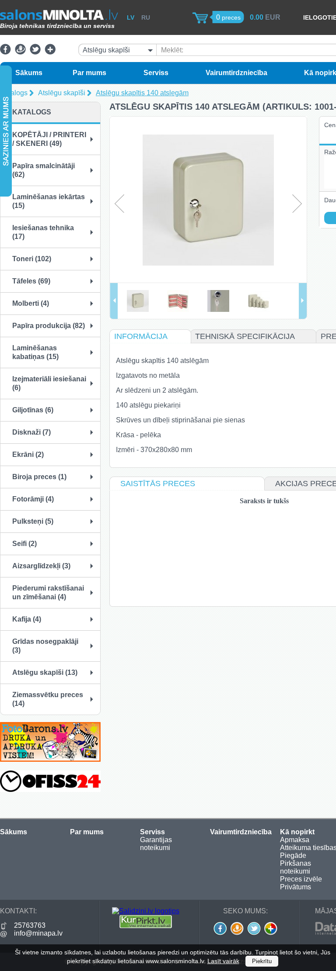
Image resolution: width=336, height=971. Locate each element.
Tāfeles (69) (31, 281)
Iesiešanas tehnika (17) (43, 232)
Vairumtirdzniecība (236, 72)
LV (130, 17)
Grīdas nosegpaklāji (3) (45, 646)
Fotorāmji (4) (33, 499)
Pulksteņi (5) (32, 521)
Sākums (28, 72)
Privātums (295, 887)
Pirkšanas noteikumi (295, 867)
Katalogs (14, 93)
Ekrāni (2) (28, 454)
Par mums (89, 72)
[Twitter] (35, 52)
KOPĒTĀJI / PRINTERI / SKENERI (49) (49, 139)
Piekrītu (262, 961)
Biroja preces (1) (39, 476)
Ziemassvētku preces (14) (47, 699)
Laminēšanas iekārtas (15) (48, 201)
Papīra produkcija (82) (48, 325)
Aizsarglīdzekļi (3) (41, 566)
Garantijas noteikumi (156, 843)
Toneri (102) (31, 259)
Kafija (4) (26, 619)
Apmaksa (294, 839)
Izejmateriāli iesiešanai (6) (49, 383)
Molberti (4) (30, 303)
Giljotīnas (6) (32, 410)
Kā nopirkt (297, 832)
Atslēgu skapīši (61, 93)
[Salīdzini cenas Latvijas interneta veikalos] (145, 926)
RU (145, 17)
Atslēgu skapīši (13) (44, 672)
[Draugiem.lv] (20, 52)
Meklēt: (172, 50)
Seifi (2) (24, 543)
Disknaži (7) (31, 432)
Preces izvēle (301, 879)
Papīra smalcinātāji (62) (43, 170)
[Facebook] (5, 52)
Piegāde (293, 855)
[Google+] (50, 52)
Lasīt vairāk (223, 960)
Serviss (156, 72)
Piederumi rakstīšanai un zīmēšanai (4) (48, 592)
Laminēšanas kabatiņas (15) (35, 352)
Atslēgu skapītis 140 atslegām (142, 93)
